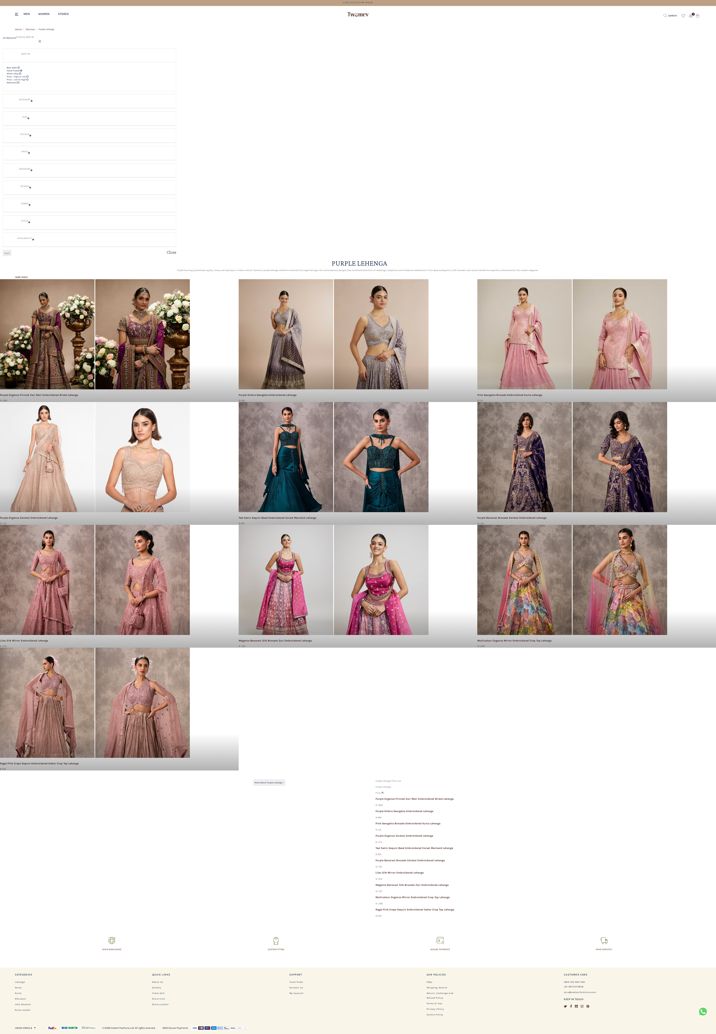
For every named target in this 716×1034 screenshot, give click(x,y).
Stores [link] (63, 14)
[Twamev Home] (358, 14)
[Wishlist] (234, 284)
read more (21, 277)
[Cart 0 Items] (697, 16)
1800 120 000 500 (574, 982)
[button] (28, 13)
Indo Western (23, 1004)
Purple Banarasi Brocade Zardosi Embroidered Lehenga (410, 860)
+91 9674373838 (573, 986)
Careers (156, 987)
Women (30, 29)
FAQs (429, 982)
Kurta (18, 993)
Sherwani (20, 998)
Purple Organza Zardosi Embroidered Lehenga (404, 835)
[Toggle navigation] (17, 14)
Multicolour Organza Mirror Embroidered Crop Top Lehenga (413, 897)
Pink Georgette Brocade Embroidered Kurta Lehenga (408, 823)
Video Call (158, 993)
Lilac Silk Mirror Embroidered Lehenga (400, 872)
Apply (7, 252)
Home (18, 29)
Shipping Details (437, 987)
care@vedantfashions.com (580, 992)
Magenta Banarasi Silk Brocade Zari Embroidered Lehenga (412, 885)
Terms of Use (434, 1003)
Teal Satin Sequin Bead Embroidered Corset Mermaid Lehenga (414, 848)
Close (171, 252)
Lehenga (20, 982)
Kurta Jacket (22, 1010)
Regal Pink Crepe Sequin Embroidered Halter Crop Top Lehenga (415, 909)
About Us (157, 982)
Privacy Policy (435, 1009)
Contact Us (296, 987)
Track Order (296, 982)
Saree (18, 987)
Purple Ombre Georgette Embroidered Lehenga (404, 811)
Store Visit (158, 998)
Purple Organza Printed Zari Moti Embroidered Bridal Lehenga (415, 798)
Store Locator (160, 1004)
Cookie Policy (435, 1014)
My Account (296, 993)
